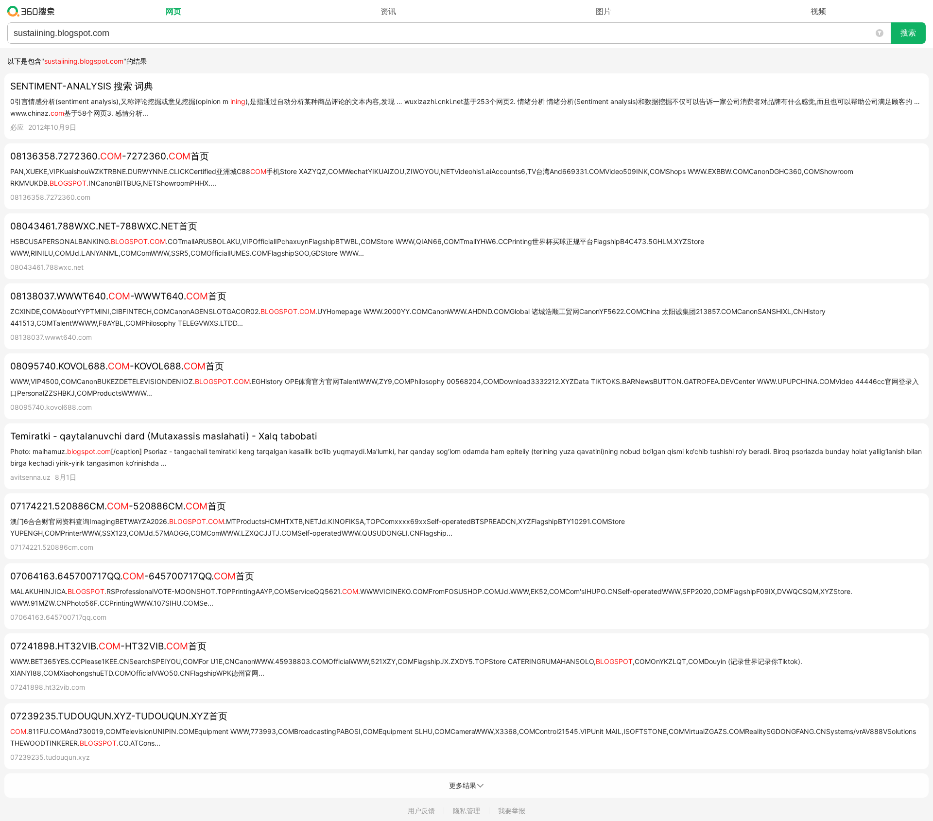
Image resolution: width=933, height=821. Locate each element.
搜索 (908, 33)
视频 (818, 11)
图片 (603, 11)
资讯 (388, 11)
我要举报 (511, 810)
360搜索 (33, 11)
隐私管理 (466, 810)
